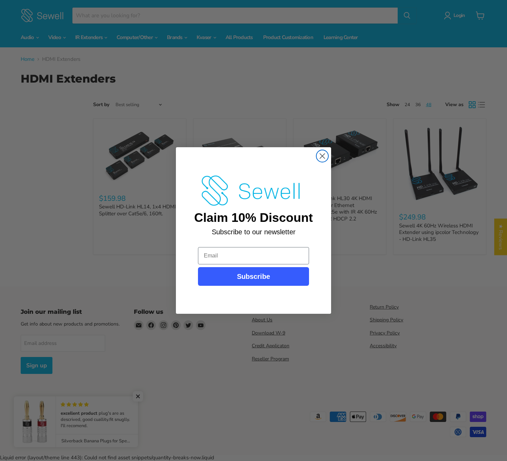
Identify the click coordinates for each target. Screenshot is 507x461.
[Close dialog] (322, 156)
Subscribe (253, 276)
